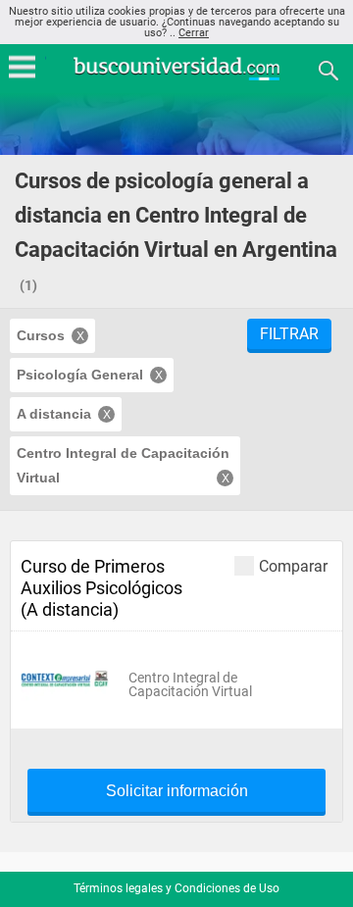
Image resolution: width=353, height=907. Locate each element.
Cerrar (193, 32)
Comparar (293, 566)
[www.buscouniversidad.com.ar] (176, 78)
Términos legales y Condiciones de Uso (176, 888)
